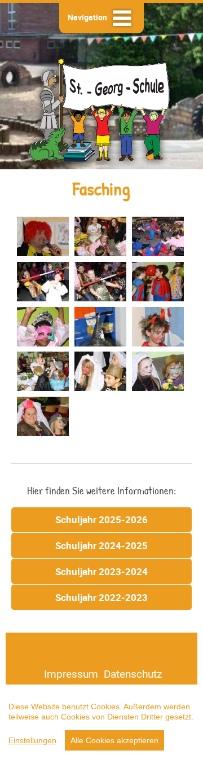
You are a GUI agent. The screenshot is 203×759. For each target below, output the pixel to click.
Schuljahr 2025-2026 (101, 519)
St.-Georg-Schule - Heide (101, 108)
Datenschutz (133, 673)
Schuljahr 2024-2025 (101, 545)
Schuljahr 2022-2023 (101, 597)
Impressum (71, 673)
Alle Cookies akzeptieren (114, 740)
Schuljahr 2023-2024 (101, 571)
